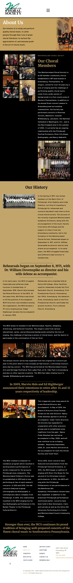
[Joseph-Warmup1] (10, 546)
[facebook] (10, 564)
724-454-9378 (60, 555)
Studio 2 (25, 573)
